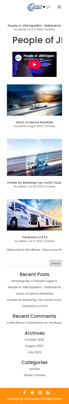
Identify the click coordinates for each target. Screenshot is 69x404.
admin (22, 29)
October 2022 (34, 340)
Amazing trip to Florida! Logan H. (34, 281)
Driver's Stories (34, 375)
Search (55, 263)
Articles (50, 29)
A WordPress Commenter (25, 323)
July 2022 (34, 352)
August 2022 (34, 346)
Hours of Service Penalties (34, 122)
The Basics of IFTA (34, 237)
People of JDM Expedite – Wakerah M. (34, 26)
